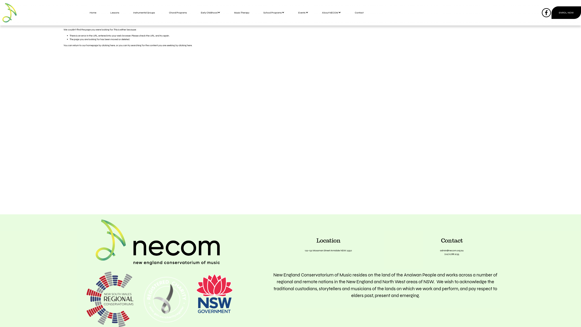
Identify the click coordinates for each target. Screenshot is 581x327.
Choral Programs (178, 12)
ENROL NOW (566, 12)
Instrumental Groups (144, 12)
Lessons (114, 12)
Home (93, 12)
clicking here (108, 45)
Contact (359, 12)
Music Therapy (241, 12)
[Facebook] (546, 12)
